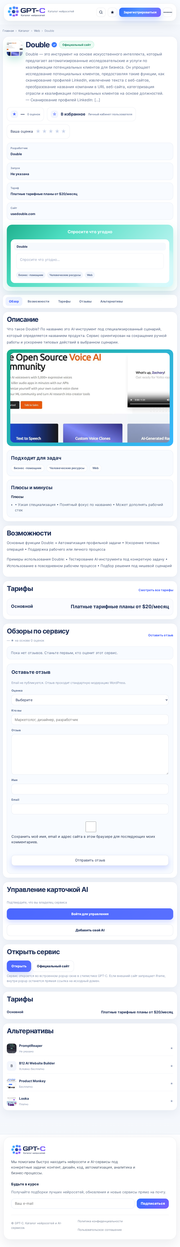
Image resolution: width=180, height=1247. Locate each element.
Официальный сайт (76, 44)
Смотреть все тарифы (156, 590)
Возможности (38, 301)
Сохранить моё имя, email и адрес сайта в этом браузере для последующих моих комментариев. (83, 839)
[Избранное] (112, 12)
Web (37, 30)
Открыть (19, 966)
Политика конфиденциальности (100, 1221)
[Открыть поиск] (101, 12)
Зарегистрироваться (140, 12)
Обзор (14, 301)
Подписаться (153, 1203)
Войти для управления (90, 914)
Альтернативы (111, 301)
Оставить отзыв (160, 635)
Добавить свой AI (90, 930)
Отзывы (85, 301)
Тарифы (64, 301)
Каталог (23, 30)
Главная (8, 30)
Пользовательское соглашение (100, 1229)
